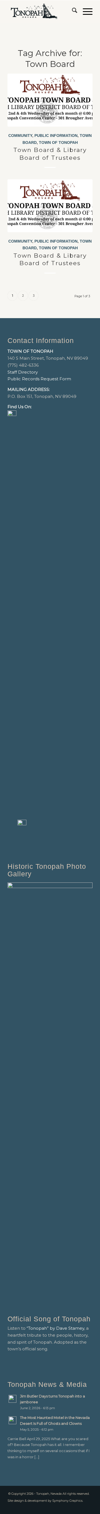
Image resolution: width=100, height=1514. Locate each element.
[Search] (71, 11)
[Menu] (84, 11)
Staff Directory (23, 372)
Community (20, 136)
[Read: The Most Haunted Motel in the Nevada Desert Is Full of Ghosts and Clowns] (13, 1420)
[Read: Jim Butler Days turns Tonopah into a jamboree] (13, 1399)
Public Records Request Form (39, 378)
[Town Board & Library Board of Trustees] (50, 100)
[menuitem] (71, 11)
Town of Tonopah (58, 143)
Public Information (56, 136)
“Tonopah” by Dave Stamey (55, 1328)
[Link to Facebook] (80, 1507)
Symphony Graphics (67, 1501)
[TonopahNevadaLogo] (42, 11)
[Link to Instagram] (88, 1507)
